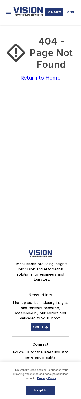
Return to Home (41, 78)
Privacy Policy (46, 378)
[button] (8, 12)
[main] (40, 380)
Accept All (40, 390)
